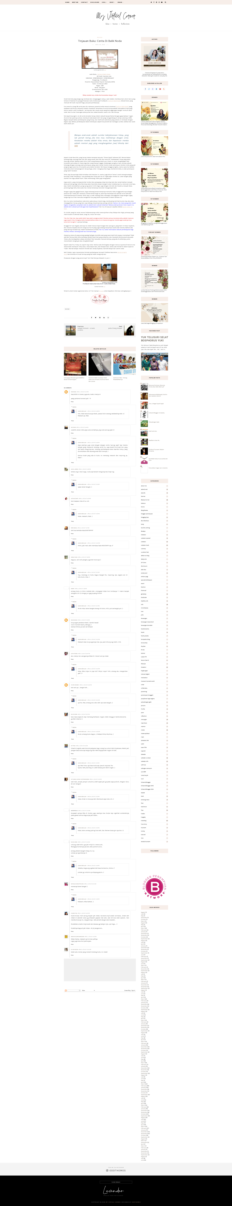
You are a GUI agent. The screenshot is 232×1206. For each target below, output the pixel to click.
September (144, 939)
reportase (144, 723)
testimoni (144, 806)
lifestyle (143, 664)
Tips (142, 810)
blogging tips (145, 517)
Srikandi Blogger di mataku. (157, 413)
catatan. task (145, 545)
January (143, 932)
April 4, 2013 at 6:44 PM (82, 427)
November (144, 935)
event (142, 583)
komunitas (144, 643)
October (143, 919)
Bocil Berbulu (145, 521)
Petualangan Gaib (154, 422)
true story (144, 824)
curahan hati (145, 552)
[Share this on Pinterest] (99, 317)
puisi (142, 712)
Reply (72, 401)
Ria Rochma (74, 714)
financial (143, 590)
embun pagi (144, 576)
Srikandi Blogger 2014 (147, 789)
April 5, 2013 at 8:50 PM (84, 913)
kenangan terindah (146, 625)
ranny (72, 588)
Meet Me (75, 2)
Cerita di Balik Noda (104, 74)
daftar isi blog (145, 555)
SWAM (143, 793)
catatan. (143, 541)
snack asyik (144, 775)
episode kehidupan (146, 580)
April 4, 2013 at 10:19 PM (93, 513)
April (142, 926)
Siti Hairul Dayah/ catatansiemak (80, 779)
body (142, 524)
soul (142, 779)
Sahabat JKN (145, 740)
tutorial (143, 834)
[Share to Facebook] (91, 317)
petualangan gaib (146, 702)
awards (143, 493)
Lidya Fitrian (74, 653)
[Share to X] (95, 317)
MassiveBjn (74, 620)
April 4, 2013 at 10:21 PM (93, 572)
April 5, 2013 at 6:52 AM (90, 884)
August (143, 912)
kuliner (143, 653)
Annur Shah (74, 557)
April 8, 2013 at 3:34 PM (93, 865)
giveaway (143, 594)
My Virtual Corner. (113, 1202)
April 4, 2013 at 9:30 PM (96, 779)
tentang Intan (145, 800)
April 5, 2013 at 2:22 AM (84, 842)
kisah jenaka (145, 636)
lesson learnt (145, 660)
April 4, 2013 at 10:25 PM (93, 700)
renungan (144, 719)
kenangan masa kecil (147, 622)
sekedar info (144, 761)
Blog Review (144, 510)
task (142, 796)
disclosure (144, 566)
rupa (142, 737)
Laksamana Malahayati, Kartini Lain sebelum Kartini (158, 395)
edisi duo (143, 569)
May (142, 916)
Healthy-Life (144, 601)
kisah (142, 632)
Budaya (143, 531)
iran (142, 611)
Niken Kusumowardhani (77, 936)
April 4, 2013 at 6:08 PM (93, 411)
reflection (144, 716)
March (143, 921)
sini (105, 70)
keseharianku (145, 629)
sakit (142, 744)
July (142, 914)
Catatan (143, 535)
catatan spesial (145, 538)
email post (144, 573)
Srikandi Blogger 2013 (147, 786)
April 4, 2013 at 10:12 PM (93, 484)
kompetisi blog (145, 639)
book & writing (145, 528)
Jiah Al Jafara (74, 469)
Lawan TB (144, 657)
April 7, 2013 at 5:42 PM (90, 936)
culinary (143, 548)
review (99, 37)
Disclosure (94, 2)
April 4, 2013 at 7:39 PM (81, 588)
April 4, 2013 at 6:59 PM (85, 498)
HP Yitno (73, 745)
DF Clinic (143, 562)
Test (142, 803)
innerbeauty (144, 608)
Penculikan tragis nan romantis (158, 468)
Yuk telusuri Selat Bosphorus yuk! (154, 339)
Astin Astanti (74, 498)
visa (142, 838)
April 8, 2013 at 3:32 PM (93, 763)
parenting (144, 691)
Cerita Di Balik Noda (114, 101)
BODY (112, 2)
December (144, 917)
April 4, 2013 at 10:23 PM (93, 639)
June (142, 955)
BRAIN (120, 2)
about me (144, 486)
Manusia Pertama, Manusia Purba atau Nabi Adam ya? (157, 386)
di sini (101, 291)
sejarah (143, 751)
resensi (143, 726)
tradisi (143, 813)
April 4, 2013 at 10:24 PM (93, 668)
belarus (143, 503)
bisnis (143, 507)
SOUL (104, 2)
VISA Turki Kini (153, 431)
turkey (143, 831)
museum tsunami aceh (148, 681)
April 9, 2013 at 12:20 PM (85, 949)
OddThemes (136, 1202)
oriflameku (144, 688)
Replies (74, 407)
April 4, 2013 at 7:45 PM (84, 620)
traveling (143, 820)
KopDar (143, 646)
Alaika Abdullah (82, 411)
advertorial (144, 489)
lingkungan (144, 670)
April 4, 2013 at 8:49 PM (86, 685)
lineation (143, 667)
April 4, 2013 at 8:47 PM (84, 653)
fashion (143, 587)
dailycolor (144, 559)
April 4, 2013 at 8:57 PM (84, 714)
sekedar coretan (146, 758)
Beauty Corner (145, 500)
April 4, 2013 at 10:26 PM (93, 731)
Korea (142, 650)
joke (142, 615)
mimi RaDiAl (74, 528)
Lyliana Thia (74, 913)
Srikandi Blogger (146, 782)
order (142, 684)
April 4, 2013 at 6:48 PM (85, 469)
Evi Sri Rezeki (74, 949)
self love (143, 765)
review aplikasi (145, 733)
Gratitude (144, 597)
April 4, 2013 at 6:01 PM (83, 391)
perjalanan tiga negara (148, 698)
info (142, 604)
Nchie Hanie (74, 842)
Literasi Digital (145, 674)
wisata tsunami (145, 841)
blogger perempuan (147, 514)
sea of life (144, 747)
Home (67, 2)
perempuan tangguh (147, 695)
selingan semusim (146, 768)
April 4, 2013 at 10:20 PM (93, 543)
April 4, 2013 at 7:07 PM (83, 528)
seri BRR (143, 772)
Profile (143, 709)
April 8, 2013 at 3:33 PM (93, 828)
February (143, 930)
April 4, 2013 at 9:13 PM (82, 745)
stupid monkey (75, 685)
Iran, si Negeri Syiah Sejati (156, 403)
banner (143, 496)
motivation (144, 677)
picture (143, 705)
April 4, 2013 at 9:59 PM (93, 442)
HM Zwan (73, 427)
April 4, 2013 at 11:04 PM (84, 810)
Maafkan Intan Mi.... (154, 440)
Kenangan (144, 618)
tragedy (143, 817)
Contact (84, 2)
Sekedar (143, 754)
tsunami (143, 827)
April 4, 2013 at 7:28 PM (84, 557)
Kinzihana (73, 391)
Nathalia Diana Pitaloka (77, 884)
